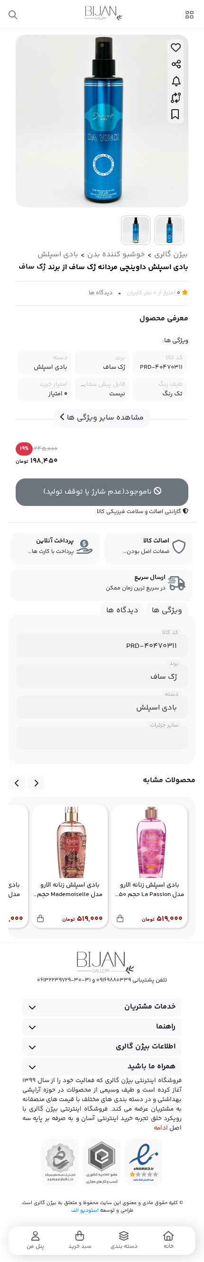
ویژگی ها (167, 611)
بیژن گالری (171, 255)
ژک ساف (32, 267)
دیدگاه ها (100, 293)
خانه (169, 1246)
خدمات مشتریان (150, 1007)
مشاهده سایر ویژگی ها (104, 418)
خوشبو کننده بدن (116, 255)
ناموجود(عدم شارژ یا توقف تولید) (98, 492)
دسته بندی (124, 1246)
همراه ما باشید (152, 1067)
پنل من (35, 1246)
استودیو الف (85, 1210)
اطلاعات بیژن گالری (146, 1047)
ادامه (161, 1128)
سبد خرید (80, 1246)
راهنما (166, 1027)
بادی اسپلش (57, 255)
